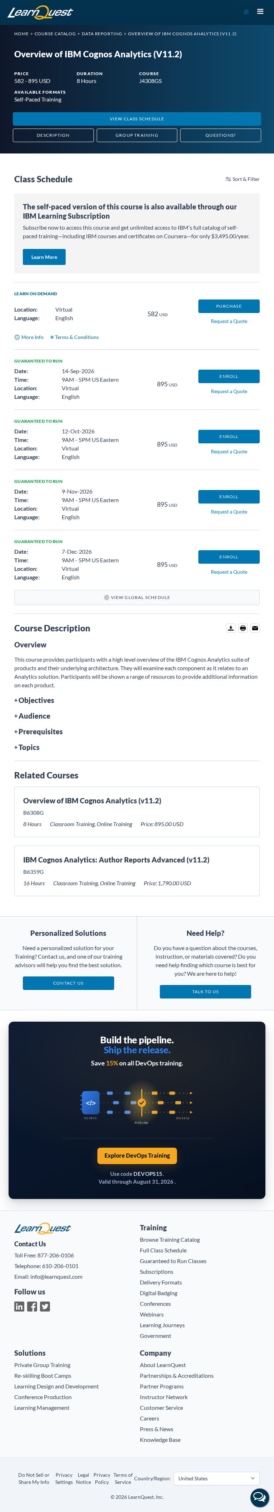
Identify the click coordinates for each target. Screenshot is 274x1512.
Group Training (137, 135)
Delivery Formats (161, 1282)
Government (155, 1335)
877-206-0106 (55, 1255)
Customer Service (161, 1407)
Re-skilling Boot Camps (42, 1375)
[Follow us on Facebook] (32, 1307)
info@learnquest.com (56, 1276)
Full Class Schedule (163, 1250)
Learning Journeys (162, 1324)
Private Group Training (42, 1364)
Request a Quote (229, 321)
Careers (149, 1418)
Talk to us (205, 991)
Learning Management (42, 1407)
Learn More (48, 257)
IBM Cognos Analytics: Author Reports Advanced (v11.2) (116, 859)
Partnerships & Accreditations (177, 1375)
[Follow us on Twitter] (45, 1307)
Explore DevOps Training (137, 1155)
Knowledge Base (160, 1439)
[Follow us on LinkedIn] (19, 1307)
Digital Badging (158, 1292)
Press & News (156, 1428)
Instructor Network (164, 1396)
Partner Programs (162, 1386)
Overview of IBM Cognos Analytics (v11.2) (92, 800)
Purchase (229, 306)
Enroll (228, 376)
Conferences (155, 1303)
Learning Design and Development (56, 1386)
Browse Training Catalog (170, 1239)
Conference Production (43, 1396)
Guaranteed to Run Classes (173, 1260)
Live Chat (259, 1498)
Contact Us (68, 983)
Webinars (152, 1314)
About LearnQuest (163, 1364)
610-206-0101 (60, 1265)
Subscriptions (156, 1271)
